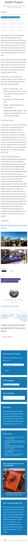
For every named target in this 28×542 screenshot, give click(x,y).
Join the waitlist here (10, 529)
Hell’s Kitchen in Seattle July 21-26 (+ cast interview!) (14, 437)
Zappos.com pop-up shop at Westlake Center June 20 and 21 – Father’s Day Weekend (21, 316)
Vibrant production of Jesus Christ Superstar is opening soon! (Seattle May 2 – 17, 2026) (14, 447)
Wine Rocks (4, 35)
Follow (7, 371)
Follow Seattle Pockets (11, 354)
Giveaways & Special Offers (10, 281)
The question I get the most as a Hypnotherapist (13, 451)
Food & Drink (16, 279)
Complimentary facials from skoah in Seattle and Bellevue (7, 315)
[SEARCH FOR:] (14, 398)
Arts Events (6, 279)
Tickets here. (5, 221)
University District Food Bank (15, 159)
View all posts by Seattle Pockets (9, 306)
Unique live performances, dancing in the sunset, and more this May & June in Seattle (15, 442)
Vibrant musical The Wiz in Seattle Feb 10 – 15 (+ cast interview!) (14, 454)
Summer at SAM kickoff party (13, 70)
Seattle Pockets (14, 2)
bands (17, 43)
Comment (22, 347)
